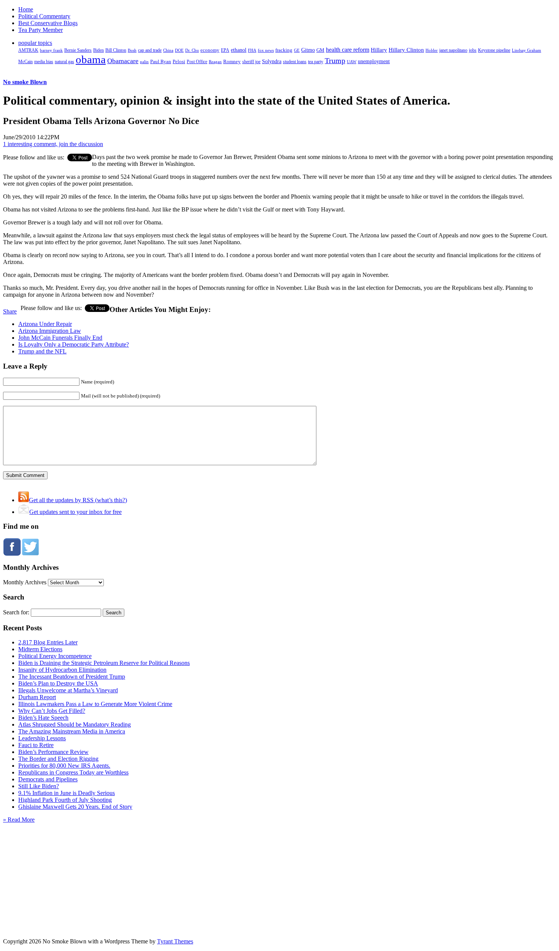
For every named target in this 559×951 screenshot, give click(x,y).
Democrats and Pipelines (48, 779)
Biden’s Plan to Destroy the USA (58, 683)
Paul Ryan (160, 61)
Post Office (197, 61)
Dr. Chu (192, 50)
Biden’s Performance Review (53, 752)
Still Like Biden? (38, 786)
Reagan (215, 61)
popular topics (35, 43)
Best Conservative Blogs (48, 23)
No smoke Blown (25, 82)
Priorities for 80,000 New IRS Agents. (64, 765)
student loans (294, 61)
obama (91, 59)
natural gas (64, 61)
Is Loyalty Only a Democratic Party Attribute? (73, 344)
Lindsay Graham (526, 50)
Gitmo (308, 50)
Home (25, 9)
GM (320, 50)
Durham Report (37, 697)
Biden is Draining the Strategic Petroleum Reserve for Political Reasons (104, 663)
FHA (252, 50)
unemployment (374, 61)
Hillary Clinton (406, 50)
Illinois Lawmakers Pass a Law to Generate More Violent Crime (95, 704)
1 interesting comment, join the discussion (53, 144)
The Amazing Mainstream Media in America (71, 731)
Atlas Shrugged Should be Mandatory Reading (74, 724)
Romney (232, 61)
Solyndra (271, 61)
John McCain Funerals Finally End (60, 337)
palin (144, 62)
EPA (225, 50)
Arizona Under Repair (45, 324)
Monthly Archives (24, 582)
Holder (432, 50)
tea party (315, 61)
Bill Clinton (115, 50)
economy (209, 50)
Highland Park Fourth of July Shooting (65, 800)
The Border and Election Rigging (58, 758)
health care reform (347, 49)
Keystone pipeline (494, 50)
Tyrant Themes (175, 941)
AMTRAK (28, 50)
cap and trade (150, 50)
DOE (179, 50)
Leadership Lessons (42, 738)
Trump (335, 60)
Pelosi (179, 61)
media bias (43, 61)
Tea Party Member (40, 30)
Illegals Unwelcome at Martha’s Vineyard (68, 690)
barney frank (51, 50)
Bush (132, 50)
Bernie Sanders (78, 50)
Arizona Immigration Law (49, 331)
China (168, 50)
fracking (283, 50)
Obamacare (122, 61)
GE (297, 50)
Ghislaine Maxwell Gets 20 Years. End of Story (75, 806)
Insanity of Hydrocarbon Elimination (62, 669)
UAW (351, 61)
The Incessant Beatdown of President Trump (71, 676)
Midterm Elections (40, 649)
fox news (266, 50)
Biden (98, 50)
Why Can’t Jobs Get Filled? (51, 711)
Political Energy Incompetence (55, 656)
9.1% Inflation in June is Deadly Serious (66, 793)
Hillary (379, 49)
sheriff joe (251, 61)
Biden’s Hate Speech (43, 717)
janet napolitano (453, 50)
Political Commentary (44, 16)
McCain (25, 61)
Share (10, 311)
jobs (472, 50)
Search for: (16, 612)
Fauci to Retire (36, 745)
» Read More (19, 819)
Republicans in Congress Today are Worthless (73, 772)
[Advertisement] (279, 870)
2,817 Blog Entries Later (48, 642)
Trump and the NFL (42, 351)
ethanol (238, 50)
